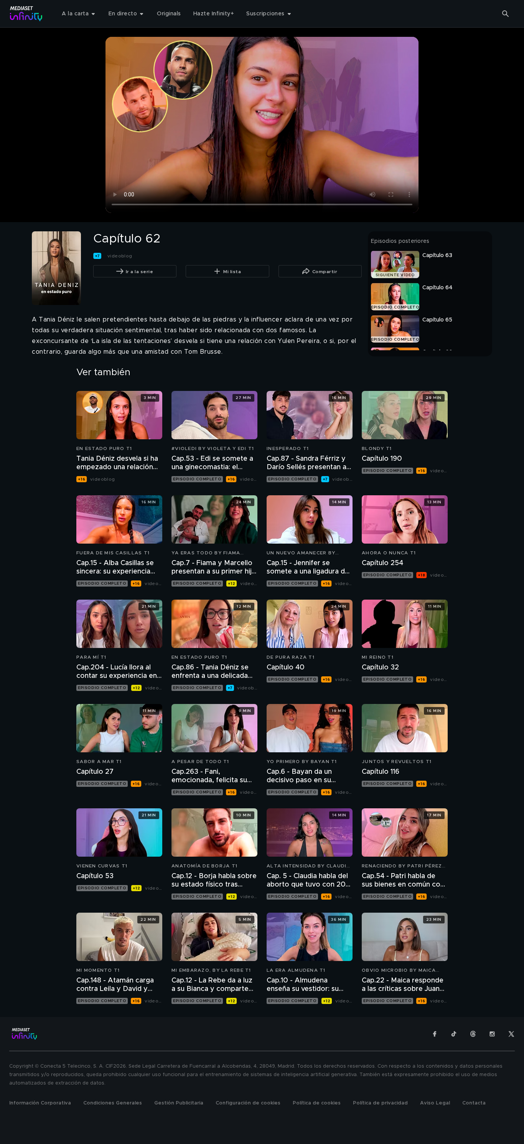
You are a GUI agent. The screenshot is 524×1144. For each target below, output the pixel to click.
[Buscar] (505, 13)
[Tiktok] (453, 1033)
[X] (511, 1033)
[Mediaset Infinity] (26, 13)
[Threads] (473, 1033)
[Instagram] (492, 1033)
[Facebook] (434, 1033)
